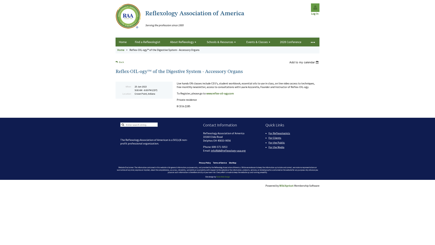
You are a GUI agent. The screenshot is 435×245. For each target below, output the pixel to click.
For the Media (276, 147)
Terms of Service (220, 162)
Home (120, 50)
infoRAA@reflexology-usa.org (228, 150)
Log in (315, 7)
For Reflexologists (279, 133)
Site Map (232, 162)
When (128, 86)
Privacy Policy (205, 162)
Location (127, 93)
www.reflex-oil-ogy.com (220, 93)
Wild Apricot (286, 185)
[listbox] (304, 62)
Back (121, 62)
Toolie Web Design (223, 177)
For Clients (274, 138)
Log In (315, 13)
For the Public (276, 142)
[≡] (312, 42)
